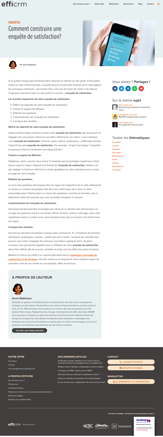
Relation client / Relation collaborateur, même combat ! (81, 366)
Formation (116, 152)
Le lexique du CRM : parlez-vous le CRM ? (75, 370)
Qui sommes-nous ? (81, 4)
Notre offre (99, 4)
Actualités (116, 142)
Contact (150, 4)
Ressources (129, 4)
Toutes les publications (30, 330)
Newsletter (115, 376)
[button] (115, 88)
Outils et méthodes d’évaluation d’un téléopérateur (79, 378)
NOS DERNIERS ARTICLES (72, 356)
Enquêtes (14, 22)
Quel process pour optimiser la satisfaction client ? (134, 108)
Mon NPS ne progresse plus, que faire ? (133, 116)
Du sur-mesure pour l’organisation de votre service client (81, 382)
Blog (140, 4)
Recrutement (117, 166)
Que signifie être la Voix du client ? (131, 124)
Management (118, 156)
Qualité (135, 115)
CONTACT (113, 356)
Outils (130, 105)
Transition (116, 169)
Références (114, 4)
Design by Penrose (29, 424)
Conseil (121, 105)
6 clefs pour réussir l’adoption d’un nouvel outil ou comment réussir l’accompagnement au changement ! (80, 361)
